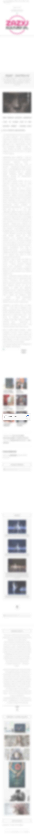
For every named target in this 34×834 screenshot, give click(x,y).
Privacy (26, 419)
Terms (28, 419)
